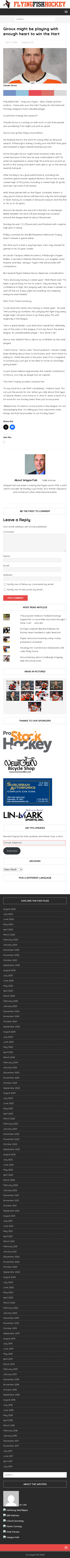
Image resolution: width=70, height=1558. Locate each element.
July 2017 (7, 1451)
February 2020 (10, 1308)
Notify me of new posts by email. (25, 589)
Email (6, 565)
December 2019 (11, 1318)
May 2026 (8, 924)
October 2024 (10, 1021)
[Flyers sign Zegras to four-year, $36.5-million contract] (27, 696)
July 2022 (8, 1159)
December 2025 (11, 950)
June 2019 (8, 1348)
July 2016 (7, 1466)
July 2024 (8, 1037)
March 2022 (9, 1180)
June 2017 (8, 1456)
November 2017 (11, 1445)
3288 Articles (49, 480)
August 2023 (9, 1093)
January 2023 (10, 1129)
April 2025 (8, 990)
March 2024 (9, 1057)
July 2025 (8, 975)
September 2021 (11, 1210)
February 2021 (10, 1246)
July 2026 (8, 914)
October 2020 (10, 1267)
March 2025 (9, 996)
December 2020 (11, 1256)
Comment (8, 531)
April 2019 (8, 1359)
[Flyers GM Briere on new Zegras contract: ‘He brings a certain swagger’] (12, 696)
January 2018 (10, 1435)
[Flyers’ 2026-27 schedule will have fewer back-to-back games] (56, 685)
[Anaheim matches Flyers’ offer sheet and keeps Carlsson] (34, 707)
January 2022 (10, 1190)
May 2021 (8, 1231)
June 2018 (8, 1410)
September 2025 (11, 965)
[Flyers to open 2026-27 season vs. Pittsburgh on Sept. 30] (41, 696)
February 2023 (10, 1123)
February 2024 (10, 1062)
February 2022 (10, 1185)
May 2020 (8, 1292)
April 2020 (8, 1297)
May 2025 (8, 985)
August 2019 (9, 1338)
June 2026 (8, 919)
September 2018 (11, 1394)
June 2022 (8, 1164)
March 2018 (9, 1425)
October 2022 (10, 1144)
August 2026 (9, 909)
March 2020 (9, 1302)
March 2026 (9, 934)
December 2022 (11, 1134)
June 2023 (8, 1103)
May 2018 (8, 1415)
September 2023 (11, 1088)
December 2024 (11, 1011)
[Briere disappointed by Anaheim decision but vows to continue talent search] (56, 696)
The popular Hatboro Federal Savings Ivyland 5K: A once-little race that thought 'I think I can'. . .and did (43, 619)
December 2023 (11, 1072)
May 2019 (8, 1353)
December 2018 (11, 1379)
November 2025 (11, 955)
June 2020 (8, 1287)
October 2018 (10, 1389)
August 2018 (9, 1399)
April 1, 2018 (11, 42)
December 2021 (11, 1195)
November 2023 (11, 1077)
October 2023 (10, 1083)
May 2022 (8, 1169)
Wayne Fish (28, 42)
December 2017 (11, 1440)
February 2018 (10, 1430)
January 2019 (10, 1374)
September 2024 (11, 1026)
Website (7, 574)
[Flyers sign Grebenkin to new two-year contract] (12, 685)
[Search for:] (35, 19)
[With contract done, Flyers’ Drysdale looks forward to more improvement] (27, 685)
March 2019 (9, 1364)
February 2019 (10, 1369)
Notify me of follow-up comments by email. (30, 584)
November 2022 (11, 1139)
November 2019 (11, 1323)
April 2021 (8, 1236)
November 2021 (11, 1200)
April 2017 (8, 1461)
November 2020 (11, 1262)
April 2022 (8, 1175)
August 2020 (9, 1277)
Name (6, 556)
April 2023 (8, 1113)
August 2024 (9, 1031)
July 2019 (8, 1343)
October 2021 (10, 1205)
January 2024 (10, 1067)
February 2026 (10, 939)
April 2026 (8, 929)
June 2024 (8, 1042)
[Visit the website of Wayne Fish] (35, 497)
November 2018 (11, 1384)
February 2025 (10, 1001)
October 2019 (10, 1328)
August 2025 (9, 970)
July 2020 (8, 1282)
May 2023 (8, 1108)
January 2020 (10, 1313)
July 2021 (7, 1221)
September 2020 (11, 1272)
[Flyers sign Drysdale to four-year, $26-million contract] (41, 685)
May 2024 (8, 1047)
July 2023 (8, 1098)
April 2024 (8, 1052)
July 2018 (8, 1405)
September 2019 (11, 1333)
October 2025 (10, 960)
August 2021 (9, 1216)
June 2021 (8, 1226)
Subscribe (12, 850)
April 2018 (8, 1420)
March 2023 (9, 1118)
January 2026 (10, 944)
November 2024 (11, 1016)
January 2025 (10, 1006)
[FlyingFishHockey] (35, 6)
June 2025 (8, 980)
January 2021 (10, 1251)
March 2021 (8, 1241)
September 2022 (11, 1149)
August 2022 (9, 1154)
